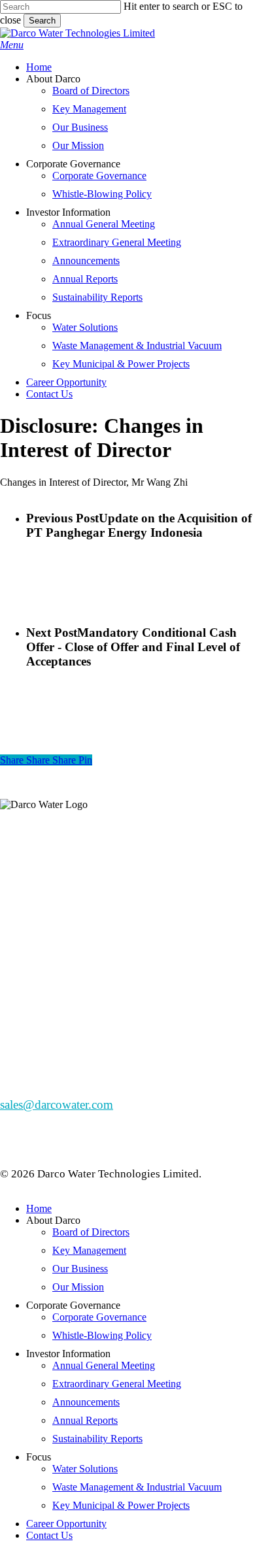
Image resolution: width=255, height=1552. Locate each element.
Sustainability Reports (97, 1438)
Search (42, 20)
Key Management (89, 1250)
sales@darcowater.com (56, 1104)
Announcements (86, 1402)
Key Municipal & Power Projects (121, 1505)
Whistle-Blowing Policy (102, 1335)
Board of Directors (90, 1232)
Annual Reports (85, 1420)
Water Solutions (85, 1468)
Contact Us (49, 1535)
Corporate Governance (99, 1317)
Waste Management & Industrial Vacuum (137, 1487)
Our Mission (78, 1286)
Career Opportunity (66, 1523)
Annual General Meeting (103, 1365)
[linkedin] (17, 919)
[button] (12, 44)
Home (39, 1208)
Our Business (80, 1268)
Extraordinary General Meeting (116, 1383)
